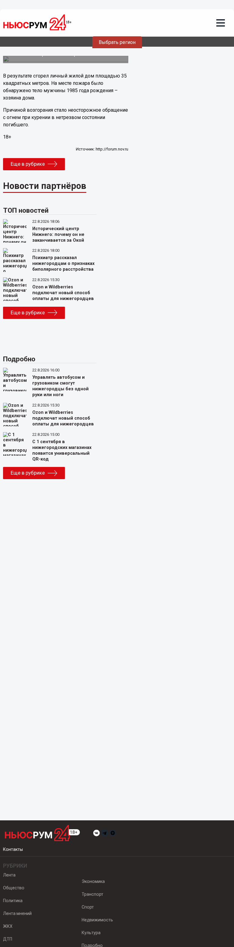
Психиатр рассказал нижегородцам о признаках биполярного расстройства (63, 263)
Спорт (88, 907)
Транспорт (92, 894)
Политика (13, 900)
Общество (13, 887)
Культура (91, 932)
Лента (9, 875)
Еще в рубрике (28, 164)
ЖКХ (7, 926)
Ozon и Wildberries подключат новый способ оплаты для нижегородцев (63, 292)
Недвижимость (97, 919)
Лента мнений (17, 913)
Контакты (13, 849)
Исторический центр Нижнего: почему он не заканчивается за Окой (58, 234)
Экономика (93, 881)
